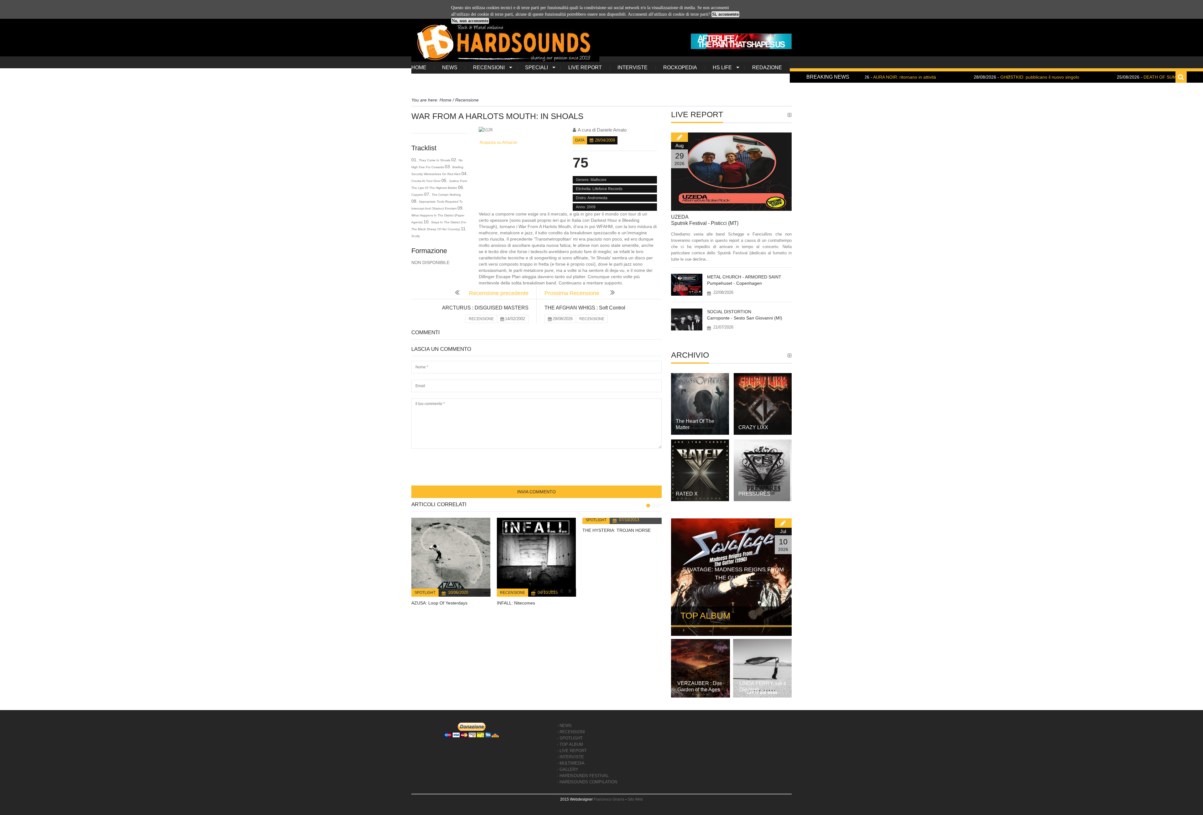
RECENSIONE (481, 319)
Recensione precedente (499, 293)
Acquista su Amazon (498, 142)
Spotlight (424, 592)
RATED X (687, 493)
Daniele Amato (612, 129)
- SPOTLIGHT (570, 738)
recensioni (489, 67)
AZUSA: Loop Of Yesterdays (439, 602)
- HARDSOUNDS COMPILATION (587, 782)
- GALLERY (567, 769)
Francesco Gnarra (609, 799)
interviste (632, 67)
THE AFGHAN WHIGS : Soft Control (584, 307)
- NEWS (564, 725)
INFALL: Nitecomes (516, 602)
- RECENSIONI (571, 731)
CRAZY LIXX (753, 427)
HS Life (722, 67)
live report (585, 67)
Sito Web (635, 799)
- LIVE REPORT (572, 750)
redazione (767, 67)
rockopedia (680, 67)
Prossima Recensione (572, 293)
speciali (536, 67)
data (580, 140)
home (418, 67)
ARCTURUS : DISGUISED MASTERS (485, 307)
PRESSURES (754, 493)
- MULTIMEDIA (571, 763)
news (449, 67)
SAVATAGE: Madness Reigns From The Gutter (733, 573)
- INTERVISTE (570, 757)
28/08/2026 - (985, 77)
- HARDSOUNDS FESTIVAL (583, 775)
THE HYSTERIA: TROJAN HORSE (616, 530)
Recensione (512, 592)
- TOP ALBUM (570, 744)
